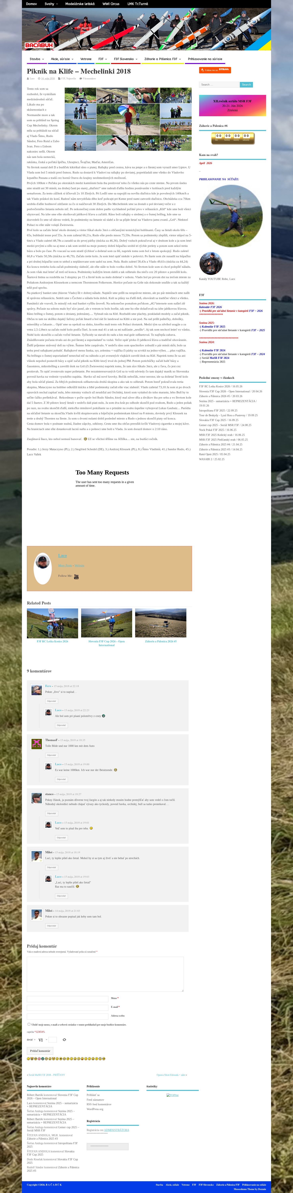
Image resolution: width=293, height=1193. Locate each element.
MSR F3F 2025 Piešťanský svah (217, 439)
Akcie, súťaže (60, 59)
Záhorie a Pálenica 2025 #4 (214, 444)
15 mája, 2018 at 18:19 (67, 852)
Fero (48, 686)
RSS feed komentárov (99, 1104)
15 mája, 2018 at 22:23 (76, 710)
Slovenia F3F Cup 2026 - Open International (224, 391)
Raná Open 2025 (208, 454)
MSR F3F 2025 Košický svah (215, 434)
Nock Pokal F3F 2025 (211, 429)
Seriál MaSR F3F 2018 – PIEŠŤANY (47, 1075)
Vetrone (86, 59)
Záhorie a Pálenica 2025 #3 (214, 449)
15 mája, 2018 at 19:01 (76, 822)
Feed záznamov (95, 1099)
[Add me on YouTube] (76, 577)
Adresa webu (118, 1015)
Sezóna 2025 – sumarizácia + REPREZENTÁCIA (51, 1113)
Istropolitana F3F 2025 (212, 410)
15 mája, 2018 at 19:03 (76, 876)
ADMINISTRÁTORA (116, 1130)
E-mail (115, 1007)
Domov (31, 4)
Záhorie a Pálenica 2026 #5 (161, 641)
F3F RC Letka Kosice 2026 (52, 641)
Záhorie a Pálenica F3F (161, 59)
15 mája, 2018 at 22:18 (66, 686)
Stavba (35, 59)
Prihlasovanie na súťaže (205, 59)
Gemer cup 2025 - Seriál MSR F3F (219, 425)
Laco (32, 78)
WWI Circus (111, 4)
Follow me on (211, 70)
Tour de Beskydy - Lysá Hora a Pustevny (222, 415)
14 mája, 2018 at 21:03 (67, 910)
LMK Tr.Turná (138, 4)
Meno (115, 998)
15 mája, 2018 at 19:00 (76, 764)
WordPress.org (95, 1109)
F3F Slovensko (124, 59)
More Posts (65, 565)
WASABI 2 (205, 459)
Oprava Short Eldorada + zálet (171, 1075)
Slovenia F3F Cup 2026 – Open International (106, 643)
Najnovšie (71, 78)
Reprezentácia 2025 (213, 361)
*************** (99, 1146)
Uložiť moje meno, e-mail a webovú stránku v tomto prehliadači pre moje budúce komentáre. (78, 1024)
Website (79, 565)
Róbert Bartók (35, 1095)
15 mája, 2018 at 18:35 (72, 740)
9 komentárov (89, 78)
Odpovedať (51, 701)
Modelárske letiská (80, 4)
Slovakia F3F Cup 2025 (212, 420)
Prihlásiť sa (93, 1095)
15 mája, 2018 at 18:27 (68, 794)
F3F (100, 59)
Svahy (49, 4)
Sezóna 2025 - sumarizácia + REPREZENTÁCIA (227, 401)
